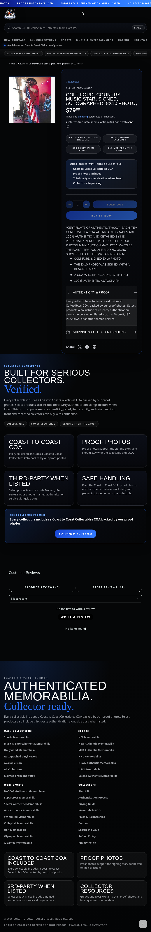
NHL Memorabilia (89, 756)
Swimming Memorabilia (19, 817)
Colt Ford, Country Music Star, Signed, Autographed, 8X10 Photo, (50, 64)
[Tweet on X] (79, 347)
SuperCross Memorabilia (19, 797)
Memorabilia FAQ (89, 810)
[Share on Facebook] (87, 347)
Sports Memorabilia (16, 737)
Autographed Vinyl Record (23, 53)
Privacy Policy (87, 842)
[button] (82, 14)
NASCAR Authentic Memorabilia (24, 791)
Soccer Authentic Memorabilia (23, 804)
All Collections (43, 40)
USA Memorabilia (15, 829)
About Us (84, 791)
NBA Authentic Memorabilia (96, 743)
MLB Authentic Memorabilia (96, 750)
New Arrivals (15, 40)
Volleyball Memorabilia (18, 823)
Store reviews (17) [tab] (109, 587)
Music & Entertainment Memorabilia (27, 743)
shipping (83, 116)
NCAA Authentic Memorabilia (97, 763)
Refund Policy (87, 836)
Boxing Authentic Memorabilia (66, 53)
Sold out (115, 204)
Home (12, 64)
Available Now (13, 763)
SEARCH (138, 28)
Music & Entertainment (95, 40)
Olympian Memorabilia (18, 836)
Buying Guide (86, 804)
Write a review (75, 617)
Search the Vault (88, 829)
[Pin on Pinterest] (94, 347)
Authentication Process (75, 534)
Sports (66, 40)
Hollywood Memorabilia (19, 750)
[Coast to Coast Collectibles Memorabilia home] (40, 14)
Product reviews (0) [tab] (42, 587)
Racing (123, 40)
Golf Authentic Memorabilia (111, 53)
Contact (83, 823)
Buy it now (101, 215)
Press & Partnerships (91, 817)
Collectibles (72, 81)
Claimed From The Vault (19, 776)
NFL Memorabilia (89, 737)
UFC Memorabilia (89, 769)
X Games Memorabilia (18, 842)
